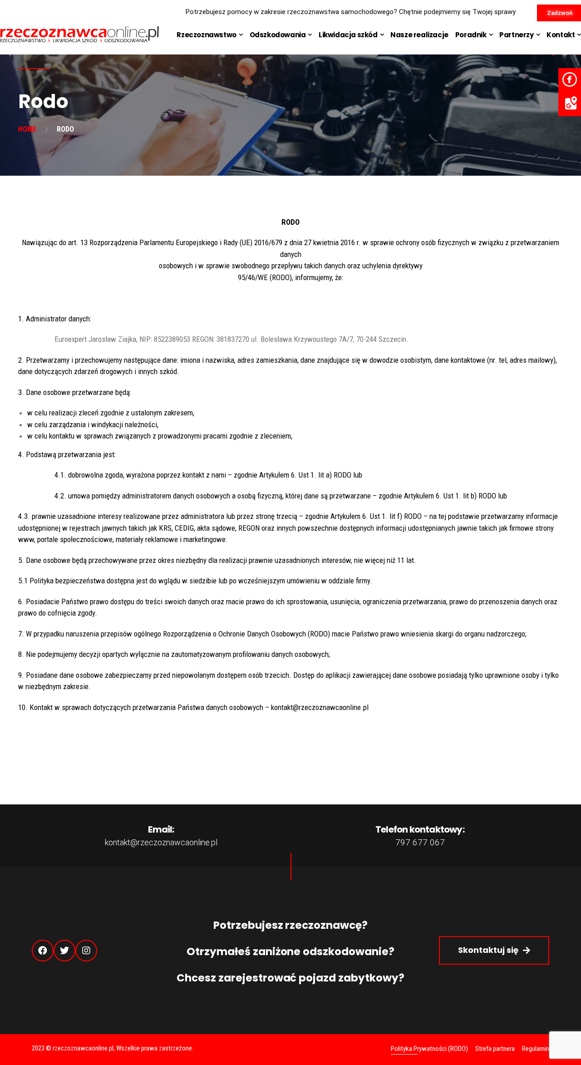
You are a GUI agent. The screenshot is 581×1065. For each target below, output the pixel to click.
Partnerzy (516, 34)
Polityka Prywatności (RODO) (429, 1049)
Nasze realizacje (419, 34)
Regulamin (535, 1049)
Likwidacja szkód (348, 34)
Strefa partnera (495, 1049)
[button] (494, 950)
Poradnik (471, 34)
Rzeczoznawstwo (206, 34)
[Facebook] (43, 950)
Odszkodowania (278, 34)
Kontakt (561, 34)
